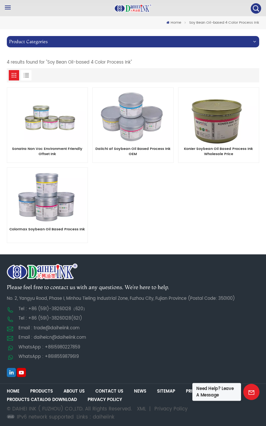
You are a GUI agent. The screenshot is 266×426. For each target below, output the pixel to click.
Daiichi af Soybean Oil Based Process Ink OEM (133, 152)
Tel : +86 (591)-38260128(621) (50, 318)
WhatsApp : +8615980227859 (49, 347)
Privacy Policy (105, 399)
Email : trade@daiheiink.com (48, 328)
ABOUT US (74, 391)
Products (41, 391)
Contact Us (109, 391)
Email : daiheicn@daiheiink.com (52, 337)
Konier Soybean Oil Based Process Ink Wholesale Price (218, 152)
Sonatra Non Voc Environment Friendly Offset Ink (47, 152)
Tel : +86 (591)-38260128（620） (52, 309)
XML (141, 409)
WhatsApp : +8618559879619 (48, 356)
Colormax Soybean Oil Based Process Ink (47, 229)
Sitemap (166, 391)
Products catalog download (42, 399)
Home (176, 23)
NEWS (140, 391)
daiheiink (104, 417)
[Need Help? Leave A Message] (251, 392)
